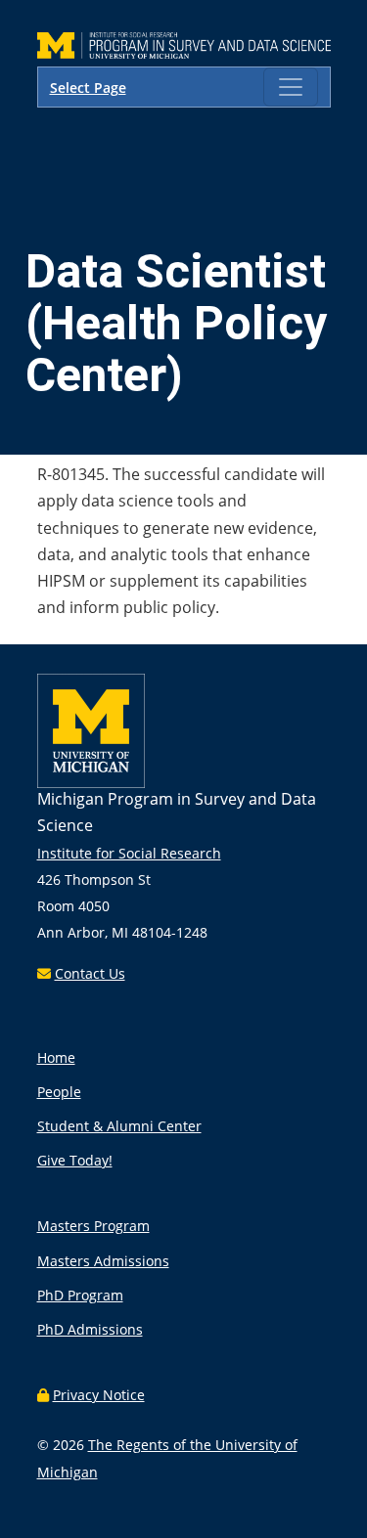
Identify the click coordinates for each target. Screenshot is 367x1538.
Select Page (88, 87)
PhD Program (80, 1295)
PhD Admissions (90, 1329)
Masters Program (93, 1225)
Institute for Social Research (129, 853)
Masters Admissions (103, 1261)
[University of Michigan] (91, 782)
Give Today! (75, 1160)
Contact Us (90, 973)
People (59, 1091)
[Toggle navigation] (290, 87)
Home (56, 1057)
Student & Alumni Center (119, 1126)
